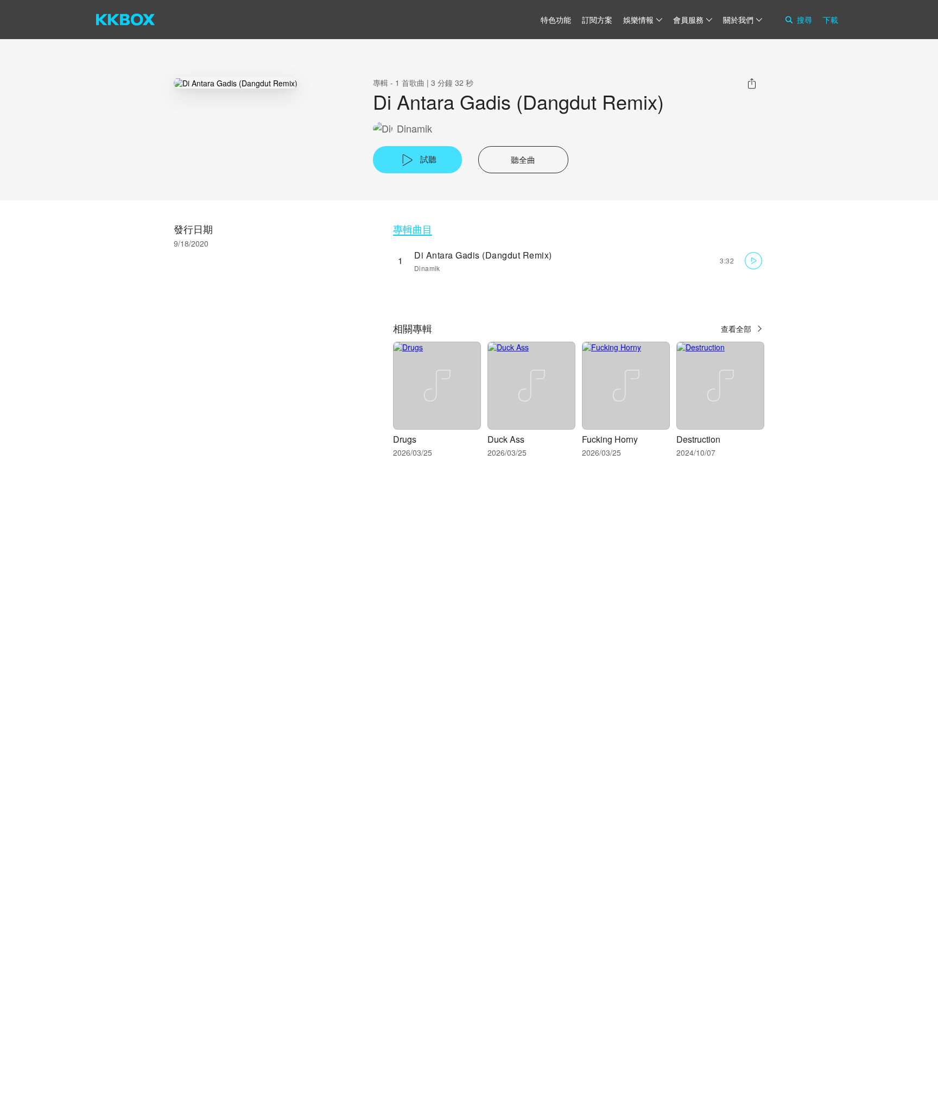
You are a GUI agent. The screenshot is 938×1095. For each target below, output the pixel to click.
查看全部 (736, 328)
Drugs (404, 439)
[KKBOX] (125, 19)
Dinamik (414, 128)
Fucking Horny (610, 439)
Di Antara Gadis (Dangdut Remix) (483, 255)
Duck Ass (505, 439)
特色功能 (556, 19)
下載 (830, 19)
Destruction (698, 439)
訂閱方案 (597, 19)
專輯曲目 (412, 229)
